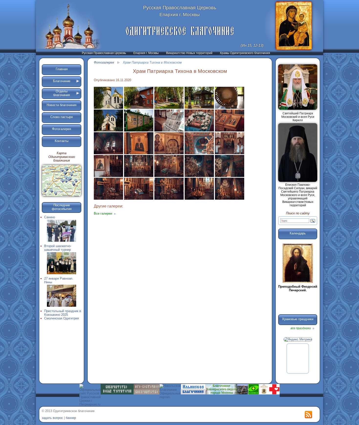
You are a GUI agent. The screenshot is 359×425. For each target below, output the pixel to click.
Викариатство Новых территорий (189, 53)
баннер (71, 418)
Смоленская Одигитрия (61, 318)
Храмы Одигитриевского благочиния (245, 53)
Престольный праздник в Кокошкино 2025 (62, 312)
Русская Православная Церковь (104, 53)
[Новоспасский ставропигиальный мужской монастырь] (242, 393)
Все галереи (103, 213)
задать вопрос (52, 418)
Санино (49, 217)
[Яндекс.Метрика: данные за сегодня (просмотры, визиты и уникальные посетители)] (298, 339)
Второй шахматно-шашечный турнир (57, 247)
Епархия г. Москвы (146, 53)
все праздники (301, 328)
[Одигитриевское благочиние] (179, 31)
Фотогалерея (104, 62)
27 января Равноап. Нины (58, 280)
